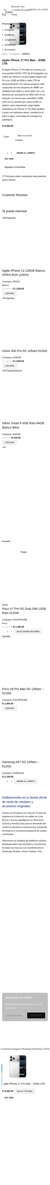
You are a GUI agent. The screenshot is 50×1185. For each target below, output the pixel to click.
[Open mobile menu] (3, 9)
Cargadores (10, 40)
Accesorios (9, 49)
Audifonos (9, 35)
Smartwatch (10, 45)
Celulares (9, 30)
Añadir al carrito (26, 153)
